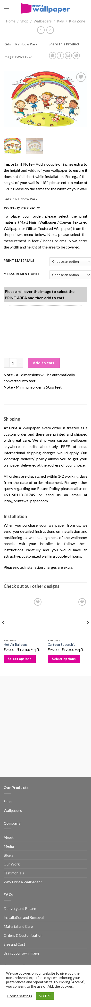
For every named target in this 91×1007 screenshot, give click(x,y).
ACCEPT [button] (45, 996)
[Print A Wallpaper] (45, 8)
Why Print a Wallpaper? (23, 882)
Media (9, 846)
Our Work (12, 864)
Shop (24, 21)
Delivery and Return (20, 908)
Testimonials (14, 873)
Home (10, 21)
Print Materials (19, 260)
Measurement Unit (22, 274)
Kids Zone (77, 21)
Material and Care (18, 926)
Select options (20, 659)
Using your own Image (21, 953)
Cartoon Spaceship (61, 644)
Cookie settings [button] (19, 996)
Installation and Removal (24, 917)
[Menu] (6, 8)
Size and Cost (14, 944)
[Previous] (11, 99)
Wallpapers (42, 21)
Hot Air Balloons (15, 644)
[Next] (79, 99)
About (9, 837)
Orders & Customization (23, 935)
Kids (60, 21)
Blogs (8, 855)
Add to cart (44, 362)
